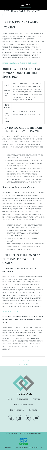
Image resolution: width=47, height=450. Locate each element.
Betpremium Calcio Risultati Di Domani (19, 63)
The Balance (22, 399)
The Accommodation (23, 405)
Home (9, 399)
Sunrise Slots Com (10, 311)
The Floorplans (17, 410)
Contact (33, 410)
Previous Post (23, 360)
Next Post (23, 364)
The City (36, 399)
